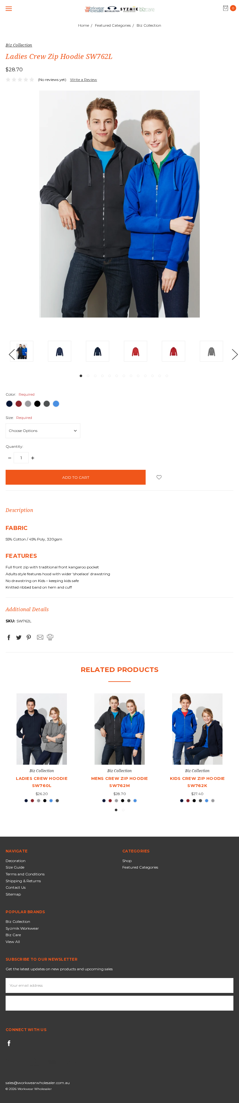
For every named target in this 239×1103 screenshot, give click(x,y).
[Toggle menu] (8, 8)
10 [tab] (145, 376)
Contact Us (16, 887)
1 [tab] (81, 376)
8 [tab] (131, 376)
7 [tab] (124, 376)
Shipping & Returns (23, 880)
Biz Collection (18, 921)
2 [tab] (88, 376)
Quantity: (14, 446)
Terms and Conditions (25, 874)
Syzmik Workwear (22, 928)
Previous (11, 354)
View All (13, 941)
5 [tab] (109, 376)
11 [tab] (152, 376)
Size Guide (15, 867)
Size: (19, 417)
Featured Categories (140, 867)
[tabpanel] (29, 352)
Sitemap (13, 894)
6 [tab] (116, 376)
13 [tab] (167, 376)
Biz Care (13, 934)
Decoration (16, 860)
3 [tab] (95, 376)
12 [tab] (159, 376)
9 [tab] (138, 376)
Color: (20, 394)
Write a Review (83, 79)
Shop (127, 860)
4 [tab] (102, 376)
